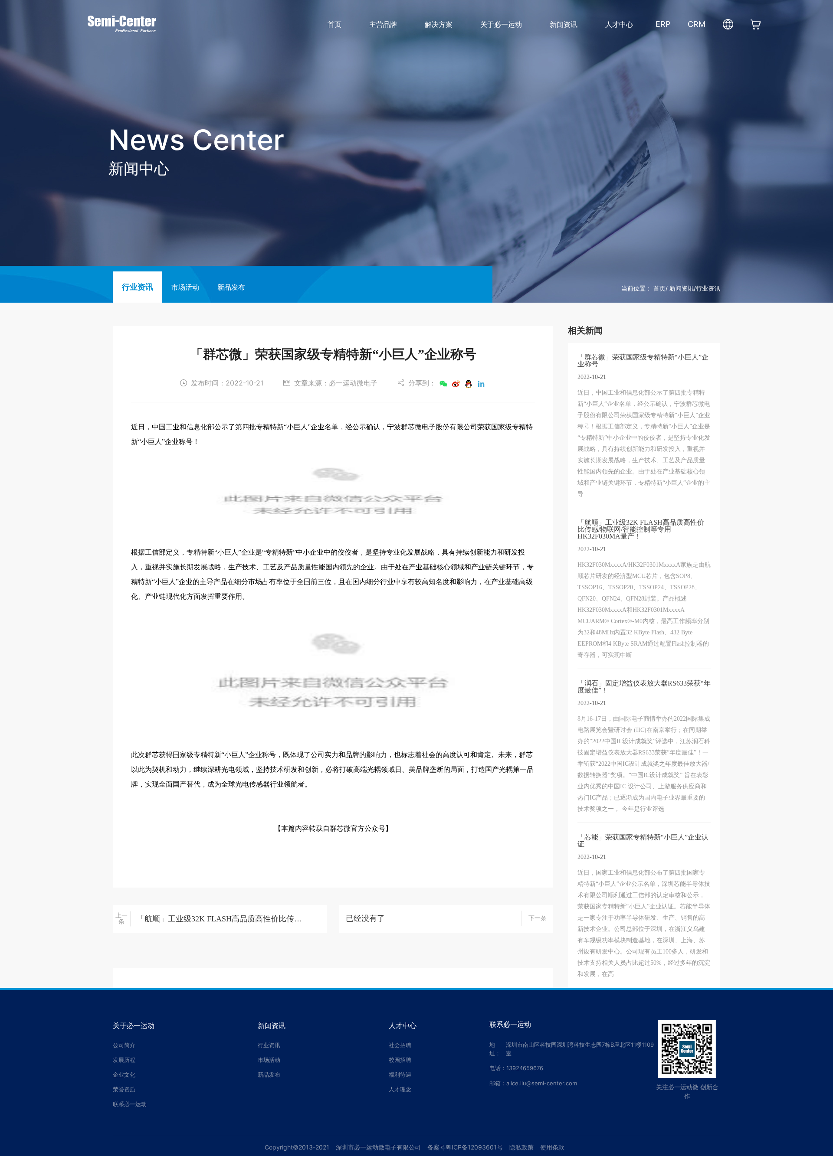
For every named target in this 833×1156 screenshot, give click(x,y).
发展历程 (124, 1059)
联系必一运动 (130, 1103)
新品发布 (231, 287)
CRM (696, 24)
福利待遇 (400, 1074)
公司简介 (124, 1045)
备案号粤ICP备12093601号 (465, 1147)
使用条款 (552, 1147)
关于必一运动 (501, 24)
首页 (334, 24)
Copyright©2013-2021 (297, 1147)
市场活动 (185, 287)
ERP (663, 24)
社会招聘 (400, 1045)
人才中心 (619, 24)
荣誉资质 (124, 1089)
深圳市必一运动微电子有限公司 (378, 1147)
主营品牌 (383, 24)
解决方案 (439, 24)
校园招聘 (400, 1059)
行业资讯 (137, 287)
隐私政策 (521, 1147)
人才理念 (400, 1089)
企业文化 (124, 1074)
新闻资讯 (563, 24)
